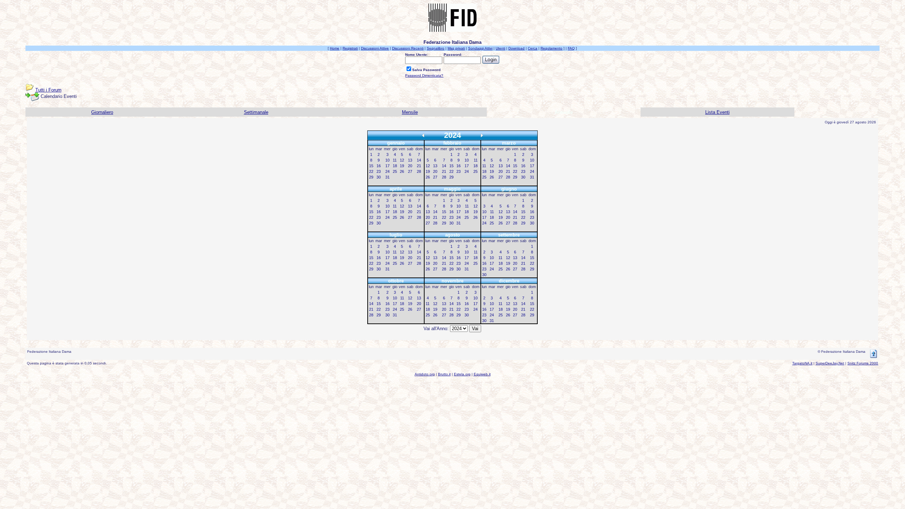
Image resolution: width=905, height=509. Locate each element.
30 (378, 177)
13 (410, 160)
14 (419, 160)
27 (410, 171)
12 (402, 160)
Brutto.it (444, 374)
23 (378, 171)
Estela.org (462, 374)
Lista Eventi (717, 112)
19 (402, 166)
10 (387, 160)
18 (395, 166)
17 (387, 166)
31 (387, 177)
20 (410, 166)
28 (419, 171)
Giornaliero (102, 112)
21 (419, 166)
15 (371, 166)
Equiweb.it (482, 374)
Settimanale (256, 112)
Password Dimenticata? (424, 75)
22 (371, 171)
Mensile (410, 112)
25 (395, 171)
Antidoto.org (425, 374)
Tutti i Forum (48, 90)
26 (402, 171)
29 (371, 177)
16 (378, 166)
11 (395, 160)
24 (387, 171)
